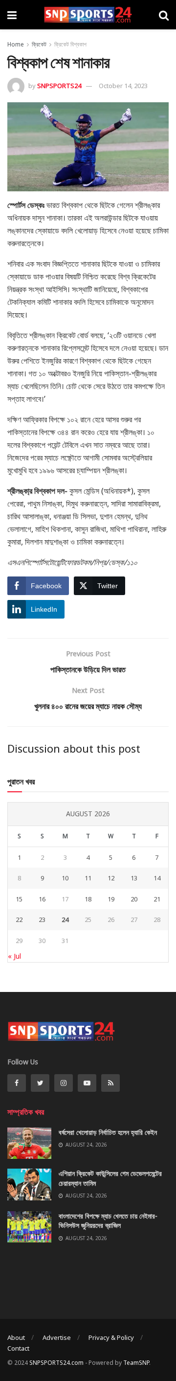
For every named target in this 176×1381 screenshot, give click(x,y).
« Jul (14, 956)
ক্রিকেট (39, 44)
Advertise (57, 1337)
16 (42, 899)
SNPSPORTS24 (59, 85)
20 (134, 899)
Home (15, 44)
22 (19, 919)
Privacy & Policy (111, 1337)
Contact (18, 1348)
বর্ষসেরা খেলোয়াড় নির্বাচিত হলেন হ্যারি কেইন (108, 1132)
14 (157, 878)
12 (111, 878)
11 (88, 878)
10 (65, 878)
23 (42, 919)
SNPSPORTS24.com (56, 1362)
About (16, 1337)
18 (88, 899)
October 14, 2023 (123, 85)
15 (19, 899)
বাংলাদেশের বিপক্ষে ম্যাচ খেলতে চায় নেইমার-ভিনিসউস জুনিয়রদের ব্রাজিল (108, 1220)
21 (157, 899)
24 (65, 919)
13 (134, 878)
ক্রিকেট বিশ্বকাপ (70, 44)
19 (111, 899)
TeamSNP (136, 1362)
